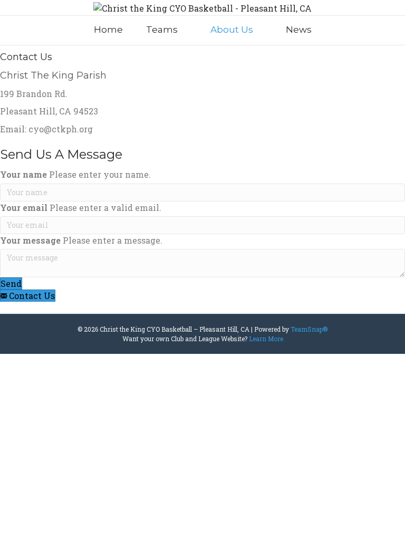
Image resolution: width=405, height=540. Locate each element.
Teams (162, 29)
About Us (231, 29)
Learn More (266, 338)
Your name (23, 174)
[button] (11, 283)
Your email (23, 207)
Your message (30, 240)
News (299, 29)
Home (108, 29)
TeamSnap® (309, 329)
